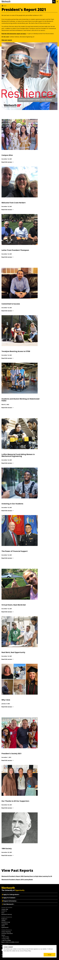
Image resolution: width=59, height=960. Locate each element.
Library (3, 925)
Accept (49, 954)
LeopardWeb (4, 924)
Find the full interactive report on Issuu (14, 33)
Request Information (10, 901)
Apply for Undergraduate (11, 894)
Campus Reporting (6, 931)
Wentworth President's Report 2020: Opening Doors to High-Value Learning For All (27, 876)
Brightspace (4, 919)
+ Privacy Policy (5, 938)
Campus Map (4, 909)
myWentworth (4, 927)
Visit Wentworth (8, 904)
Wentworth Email (5, 922)
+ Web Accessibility (6, 940)
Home (5, 5)
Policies (3, 935)
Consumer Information (7, 933)
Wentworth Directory (6, 914)
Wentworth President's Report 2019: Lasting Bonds (17, 879)
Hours (2, 912)
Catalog (3, 920)
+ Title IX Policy (5, 937)
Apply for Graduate (9, 898)
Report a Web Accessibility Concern (10, 942)
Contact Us (4, 911)
